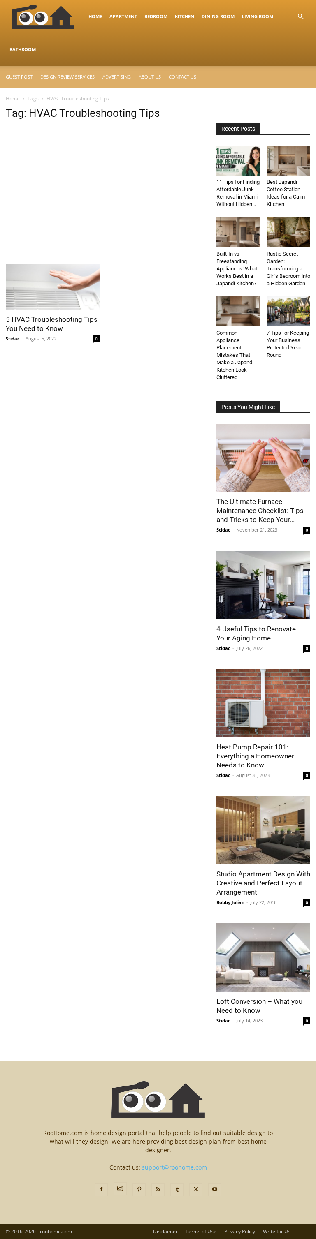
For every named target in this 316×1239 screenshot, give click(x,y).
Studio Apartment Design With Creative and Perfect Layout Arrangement (263, 883)
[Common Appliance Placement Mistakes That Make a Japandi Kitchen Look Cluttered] (238, 311)
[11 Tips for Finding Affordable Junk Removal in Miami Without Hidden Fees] (238, 161)
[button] (300, 17)
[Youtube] (214, 1189)
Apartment (123, 16)
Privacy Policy (239, 1231)
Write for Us (276, 1231)
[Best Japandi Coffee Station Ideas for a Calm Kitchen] (289, 161)
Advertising (116, 77)
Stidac (13, 338)
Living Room (257, 16)
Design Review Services (67, 77)
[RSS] (158, 1189)
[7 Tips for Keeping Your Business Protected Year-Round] (289, 311)
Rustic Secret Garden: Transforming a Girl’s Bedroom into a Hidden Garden (288, 269)
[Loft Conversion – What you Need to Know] (263, 957)
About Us (150, 77)
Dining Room (218, 16)
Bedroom (155, 16)
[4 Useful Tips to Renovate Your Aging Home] (263, 585)
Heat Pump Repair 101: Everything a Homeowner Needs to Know (255, 756)
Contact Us (182, 77)
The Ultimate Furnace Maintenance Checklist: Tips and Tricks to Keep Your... (260, 510)
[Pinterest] (139, 1189)
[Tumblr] (177, 1189)
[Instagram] (120, 1188)
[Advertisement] (105, 202)
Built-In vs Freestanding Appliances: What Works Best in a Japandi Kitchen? (236, 269)
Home (95, 16)
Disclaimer (165, 1231)
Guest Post (19, 77)
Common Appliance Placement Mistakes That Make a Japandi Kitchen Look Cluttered (234, 355)
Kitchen (184, 16)
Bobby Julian (230, 902)
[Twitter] (195, 1189)
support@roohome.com (174, 1167)
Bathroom (22, 49)
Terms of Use (201, 1231)
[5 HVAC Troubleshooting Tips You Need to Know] (53, 287)
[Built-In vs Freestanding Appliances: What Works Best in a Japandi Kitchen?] (238, 232)
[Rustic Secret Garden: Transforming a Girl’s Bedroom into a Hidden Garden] (289, 232)
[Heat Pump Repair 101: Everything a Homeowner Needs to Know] (263, 703)
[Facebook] (101, 1189)
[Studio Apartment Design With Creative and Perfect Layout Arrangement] (263, 830)
